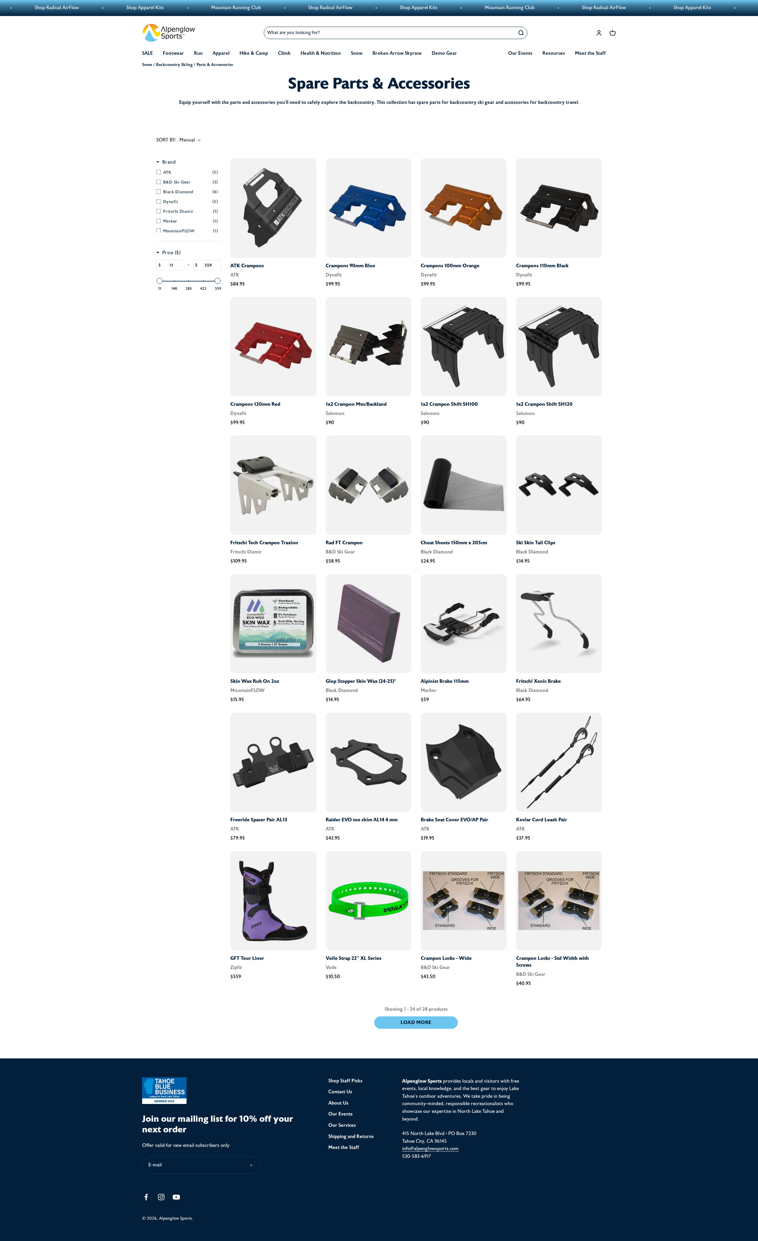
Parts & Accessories (215, 64)
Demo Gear (444, 53)
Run (198, 53)
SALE (147, 53)
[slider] (160, 281)
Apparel (221, 53)
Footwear (173, 53)
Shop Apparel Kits (47, 7)
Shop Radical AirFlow (233, 7)
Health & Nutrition (321, 53)
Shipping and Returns (351, 1136)
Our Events (520, 53)
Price (171, 252)
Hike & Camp (254, 53)
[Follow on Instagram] (161, 1197)
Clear (506, 33)
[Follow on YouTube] (176, 1197)
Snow (356, 53)
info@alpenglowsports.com (430, 1148)
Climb (284, 53)
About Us (338, 1103)
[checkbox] (187, 172)
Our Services (342, 1125)
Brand (169, 162)
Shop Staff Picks (345, 1081)
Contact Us (340, 1091)
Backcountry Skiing (174, 64)
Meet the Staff (590, 53)
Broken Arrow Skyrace (397, 53)
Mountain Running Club (138, 7)
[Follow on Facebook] (146, 1197)
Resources (553, 53)
